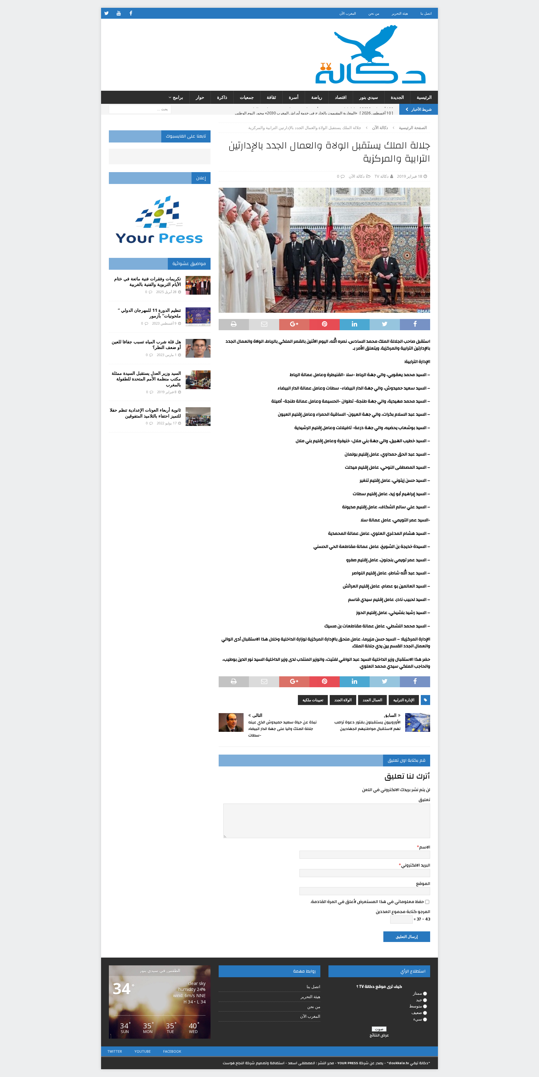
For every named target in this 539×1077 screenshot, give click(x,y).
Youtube (142, 1051)
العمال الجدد (372, 700)
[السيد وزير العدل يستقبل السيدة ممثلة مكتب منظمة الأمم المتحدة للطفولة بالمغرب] (198, 379)
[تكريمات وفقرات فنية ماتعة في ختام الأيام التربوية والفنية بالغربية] (198, 285)
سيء (417, 1019)
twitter (114, 1051)
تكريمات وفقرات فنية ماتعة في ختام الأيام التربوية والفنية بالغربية (147, 281)
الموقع (423, 884)
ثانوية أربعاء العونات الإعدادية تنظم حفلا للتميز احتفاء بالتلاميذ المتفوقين (145, 412)
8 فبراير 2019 (167, 391)
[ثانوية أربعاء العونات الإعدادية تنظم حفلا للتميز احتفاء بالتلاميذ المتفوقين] (198, 416)
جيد (419, 999)
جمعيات (247, 97)
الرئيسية (424, 97)
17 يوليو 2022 (167, 423)
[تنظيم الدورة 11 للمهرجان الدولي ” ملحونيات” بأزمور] (198, 316)
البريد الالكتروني (415, 865)
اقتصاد (341, 97)
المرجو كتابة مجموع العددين (403, 912)
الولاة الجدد (343, 700)
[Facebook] (130, 13)
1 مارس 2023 (167, 354)
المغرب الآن (347, 13)
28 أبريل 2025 (166, 291)
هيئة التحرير (400, 13)
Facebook (172, 1051)
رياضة (316, 97)
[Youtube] (118, 13)
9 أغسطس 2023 (164, 323)
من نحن (373, 13)
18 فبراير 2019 (409, 176)
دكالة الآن (357, 176)
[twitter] (106, 13)
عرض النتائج (379, 1035)
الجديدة (397, 97)
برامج (178, 97)
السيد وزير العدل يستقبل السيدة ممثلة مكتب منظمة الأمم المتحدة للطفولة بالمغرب (146, 378)
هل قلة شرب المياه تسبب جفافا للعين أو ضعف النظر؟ (146, 344)
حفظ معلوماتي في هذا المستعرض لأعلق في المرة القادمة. (367, 902)
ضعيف (416, 1012)
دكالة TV (382, 176)
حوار (200, 97)
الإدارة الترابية (403, 700)
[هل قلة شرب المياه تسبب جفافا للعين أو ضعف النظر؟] (198, 348)
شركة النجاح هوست (239, 1063)
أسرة (294, 97)
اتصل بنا (426, 13)
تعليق (424, 800)
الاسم (424, 847)
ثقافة (271, 97)
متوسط (415, 1006)
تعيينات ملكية (313, 700)
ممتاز (417, 993)
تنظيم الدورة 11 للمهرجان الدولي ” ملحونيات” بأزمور (149, 313)
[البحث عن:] (140, 109)
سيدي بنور (368, 97)
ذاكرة (222, 97)
